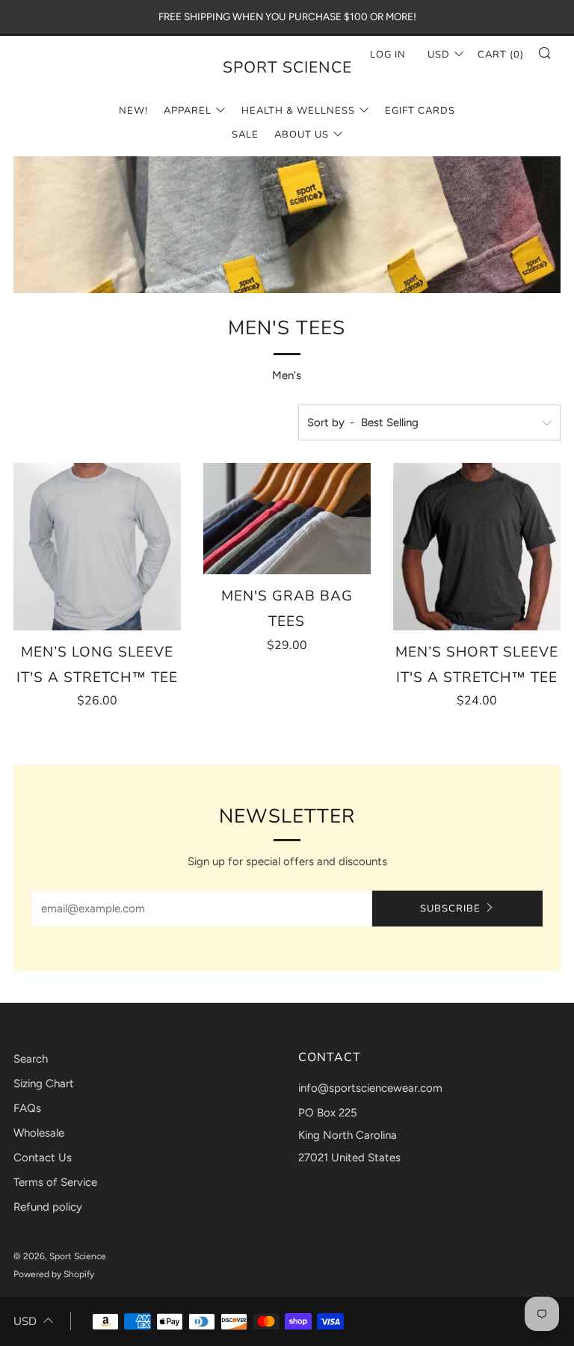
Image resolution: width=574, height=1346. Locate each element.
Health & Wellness (298, 110)
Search (30, 1059)
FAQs (27, 1108)
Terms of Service (55, 1182)
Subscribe (450, 908)
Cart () (501, 54)
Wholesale (38, 1133)
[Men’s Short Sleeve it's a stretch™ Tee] (477, 546)
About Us (301, 134)
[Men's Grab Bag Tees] (287, 518)
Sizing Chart (43, 1083)
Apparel (188, 110)
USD (25, 1321)
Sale (245, 134)
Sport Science (287, 67)
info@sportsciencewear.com (370, 1088)
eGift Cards (420, 110)
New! (133, 110)
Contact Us (42, 1157)
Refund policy (47, 1207)
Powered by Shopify (53, 1274)
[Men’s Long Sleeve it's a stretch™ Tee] (97, 546)
